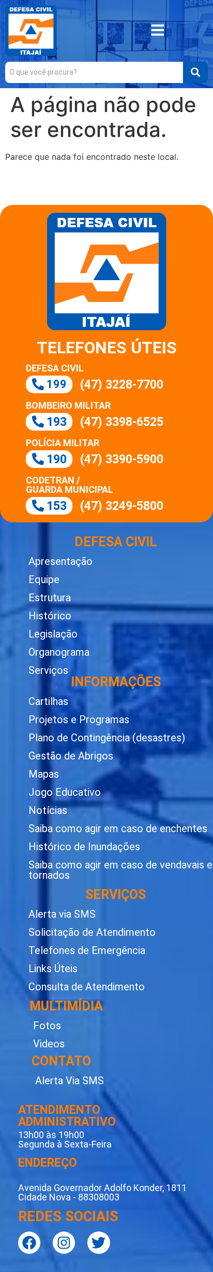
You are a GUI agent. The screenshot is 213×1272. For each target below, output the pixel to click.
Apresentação (60, 561)
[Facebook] (29, 1243)
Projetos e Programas (78, 719)
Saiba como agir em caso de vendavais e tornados (120, 870)
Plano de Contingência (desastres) (106, 737)
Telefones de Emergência (86, 950)
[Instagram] (64, 1243)
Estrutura (49, 597)
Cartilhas (48, 701)
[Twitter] (98, 1243)
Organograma (58, 652)
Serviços (48, 670)
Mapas (43, 774)
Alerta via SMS (62, 914)
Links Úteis (53, 968)
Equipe (43, 579)
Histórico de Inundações (84, 846)
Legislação (53, 634)
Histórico (49, 616)
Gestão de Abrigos (70, 756)
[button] (157, 31)
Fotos (47, 1025)
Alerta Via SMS (69, 1080)
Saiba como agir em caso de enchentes (117, 828)
